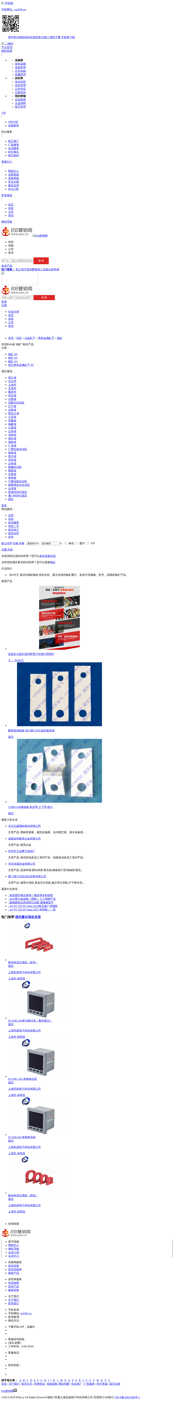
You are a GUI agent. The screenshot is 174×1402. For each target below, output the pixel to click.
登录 (4, 301)
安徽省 (12, 420)
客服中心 (6, 161)
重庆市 (12, 391)
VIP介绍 (13, 121)
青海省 (12, 477)
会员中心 (13, 1255)
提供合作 (13, 533)
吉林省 (12, 409)
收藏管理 (20, 74)
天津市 (12, 388)
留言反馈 (114, 1383)
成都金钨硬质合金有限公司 (24, 838)
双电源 (55, 269)
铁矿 (12, 357)
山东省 (12, 431)
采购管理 (20, 67)
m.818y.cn (26, 1313)
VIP (3, 112)
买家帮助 (13, 174)
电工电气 (21, 269)
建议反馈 (13, 185)
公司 (11, 211)
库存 (11, 536)
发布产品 (6, 265)
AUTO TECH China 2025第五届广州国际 (33, 906)
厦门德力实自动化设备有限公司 (27, 876)
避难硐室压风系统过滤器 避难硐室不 (31, 902)
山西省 (12, 399)
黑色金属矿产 (46, 338)
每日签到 (13, 155)
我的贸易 (6, 50)
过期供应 (20, 92)
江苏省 (12, 416)
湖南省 (12, 442)
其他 (29, 269)
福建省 (12, 424)
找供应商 (13, 1265)
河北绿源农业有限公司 (21, 863)
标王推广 (13, 141)
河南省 (12, 434)
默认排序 (6, 543)
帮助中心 (13, 171)
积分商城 (102, 1383)
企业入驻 (13, 1252)
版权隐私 (52, 1383)
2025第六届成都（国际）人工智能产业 (32, 898)
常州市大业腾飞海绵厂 (21, 851)
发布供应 (20, 81)
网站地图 (63, 1383)
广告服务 (13, 144)
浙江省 (12, 377)
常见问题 (13, 181)
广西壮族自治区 (17, 449)
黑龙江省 (13, 413)
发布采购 (20, 63)
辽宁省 (12, 406)
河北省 (12, 395)
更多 (4, 505)
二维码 (9, 43)
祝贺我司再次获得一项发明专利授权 (30, 895)
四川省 (12, 456)
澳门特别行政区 (17, 495)
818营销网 (7, 1391)
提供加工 (13, 529)
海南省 (12, 452)
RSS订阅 (13, 189)
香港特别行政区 (17, 492)
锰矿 (12, 354)
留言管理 (20, 106)
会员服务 (13, 148)
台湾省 (12, 488)
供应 (11, 208)
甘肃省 (12, 474)
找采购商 (13, 1282)
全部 (11, 515)
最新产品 (13, 1273)
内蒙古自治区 (16, 402)
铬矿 (60, 338)
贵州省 (12, 459)
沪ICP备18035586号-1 (127, 1397)
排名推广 (76, 1383)
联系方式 (26, 1383)
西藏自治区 (15, 467)
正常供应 (20, 88)
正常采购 (20, 71)
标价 (70, 543)
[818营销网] (40, 235)
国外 (11, 499)
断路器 (36, 269)
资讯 (11, 215)
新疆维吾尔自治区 (19, 484)
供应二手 (13, 526)
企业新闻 (20, 99)
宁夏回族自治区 (17, 481)
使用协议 (39, 1383)
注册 (4, 305)
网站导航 (6, 221)
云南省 (12, 463)
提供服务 (13, 522)
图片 (81, 543)
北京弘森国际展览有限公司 (24, 826)
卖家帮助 (13, 178)
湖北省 (12, 438)
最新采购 (13, 1290)
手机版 (38, 20)
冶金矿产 (29, 338)
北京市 (12, 381)
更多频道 (6, 195)
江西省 (12, 427)
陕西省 (12, 470)
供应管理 (20, 85)
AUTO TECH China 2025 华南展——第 (32, 909)
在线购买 (13, 125)
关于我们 (13, 1299)
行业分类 (13, 311)
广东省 (12, 445)
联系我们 (13, 1303)
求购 (11, 245)
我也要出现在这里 (28, 917)
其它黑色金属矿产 (21, 365)
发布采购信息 (47, 555)
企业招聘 (20, 103)
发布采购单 (15, 1269)
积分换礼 (13, 151)
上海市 (12, 384)
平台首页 (6, 47)
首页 (11, 204)
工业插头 (45, 269)
